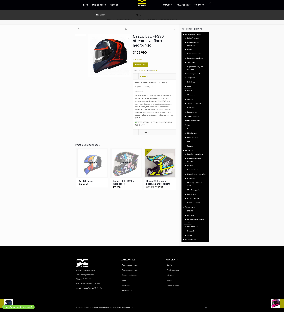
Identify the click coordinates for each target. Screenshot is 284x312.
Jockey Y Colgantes (194, 103)
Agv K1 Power (86, 181)
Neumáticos (191, 194)
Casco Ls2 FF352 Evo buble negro (123, 182)
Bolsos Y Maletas (193, 38)
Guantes (190, 99)
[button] (128, 38)
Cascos (143, 70)
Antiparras (191, 78)
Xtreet (189, 235)
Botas (189, 86)
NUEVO (154, 70)
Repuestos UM (190, 207)
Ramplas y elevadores (195, 58)
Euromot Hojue (192, 170)
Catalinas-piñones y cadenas (194, 160)
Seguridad (191, 62)
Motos (187, 125)
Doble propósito (192, 137)
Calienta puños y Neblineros (193, 44)
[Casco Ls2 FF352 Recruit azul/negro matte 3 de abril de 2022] (6, 303)
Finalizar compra (173, 270)
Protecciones (192, 112)
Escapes (190, 165)
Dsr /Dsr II (190, 215)
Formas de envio (173, 285)
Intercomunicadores (194, 54)
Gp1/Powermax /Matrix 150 (195, 221)
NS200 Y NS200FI (193, 198)
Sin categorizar (190, 239)
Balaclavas (191, 82)
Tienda (169, 280)
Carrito (169, 265)
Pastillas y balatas (193, 203)
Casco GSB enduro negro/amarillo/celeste (158, 182)
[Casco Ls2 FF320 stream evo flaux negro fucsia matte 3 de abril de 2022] (277, 303)
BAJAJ (189, 129)
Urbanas (190, 146)
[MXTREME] (142, 3)
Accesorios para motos (193, 34)
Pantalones (191, 108)
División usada (192, 133)
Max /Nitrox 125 (192, 227)
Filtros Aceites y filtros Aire (196, 174)
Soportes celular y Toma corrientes (195, 68)
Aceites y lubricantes (192, 121)
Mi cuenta (170, 275)
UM (188, 142)
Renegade (191, 231)
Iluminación (191, 178)
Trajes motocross (193, 116)
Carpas (189, 49)
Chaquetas (191, 95)
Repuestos (189, 150)
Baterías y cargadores (195, 154)
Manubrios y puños (194, 190)
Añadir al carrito (140, 65)
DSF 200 (190, 211)
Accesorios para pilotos (193, 74)
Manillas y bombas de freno (194, 184)
